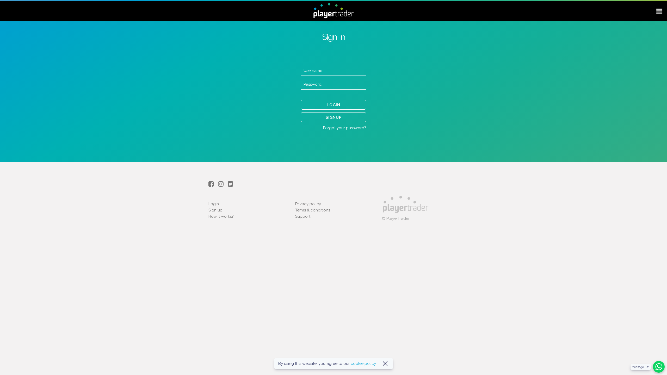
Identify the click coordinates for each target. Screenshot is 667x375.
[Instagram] (223, 184)
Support (302, 216)
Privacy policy (308, 204)
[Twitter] (232, 184)
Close (385, 363)
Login (213, 204)
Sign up (215, 210)
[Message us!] (659, 371)
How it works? (221, 216)
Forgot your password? (344, 128)
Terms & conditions (312, 210)
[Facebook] (213, 184)
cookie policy (363, 363)
